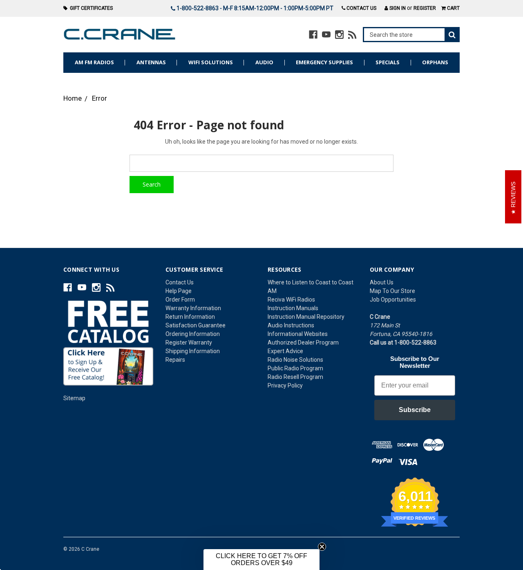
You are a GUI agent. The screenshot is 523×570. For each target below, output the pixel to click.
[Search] (411, 34)
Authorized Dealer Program (303, 342)
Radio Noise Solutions (295, 359)
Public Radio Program (295, 368)
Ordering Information (192, 334)
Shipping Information (192, 351)
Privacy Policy (285, 385)
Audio (264, 62)
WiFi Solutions (210, 62)
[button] (261, 559)
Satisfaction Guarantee (195, 325)
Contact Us (360, 8)
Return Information (190, 316)
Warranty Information (193, 308)
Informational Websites (298, 334)
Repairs (175, 359)
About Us (381, 282)
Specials (387, 62)
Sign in (397, 8)
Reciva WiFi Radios (291, 299)
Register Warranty (188, 342)
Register (424, 8)
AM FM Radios (94, 62)
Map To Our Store (392, 291)
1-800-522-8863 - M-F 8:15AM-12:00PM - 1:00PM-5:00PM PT (254, 8)
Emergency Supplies (324, 62)
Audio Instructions (291, 325)
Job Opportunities (393, 299)
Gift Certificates (90, 8)
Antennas (151, 62)
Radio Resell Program (295, 377)
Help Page (178, 291)
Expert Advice (285, 351)
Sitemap (74, 398)
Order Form (180, 299)
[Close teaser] (322, 547)
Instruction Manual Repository (306, 316)
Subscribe (415, 409)
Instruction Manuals (293, 308)
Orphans (435, 62)
